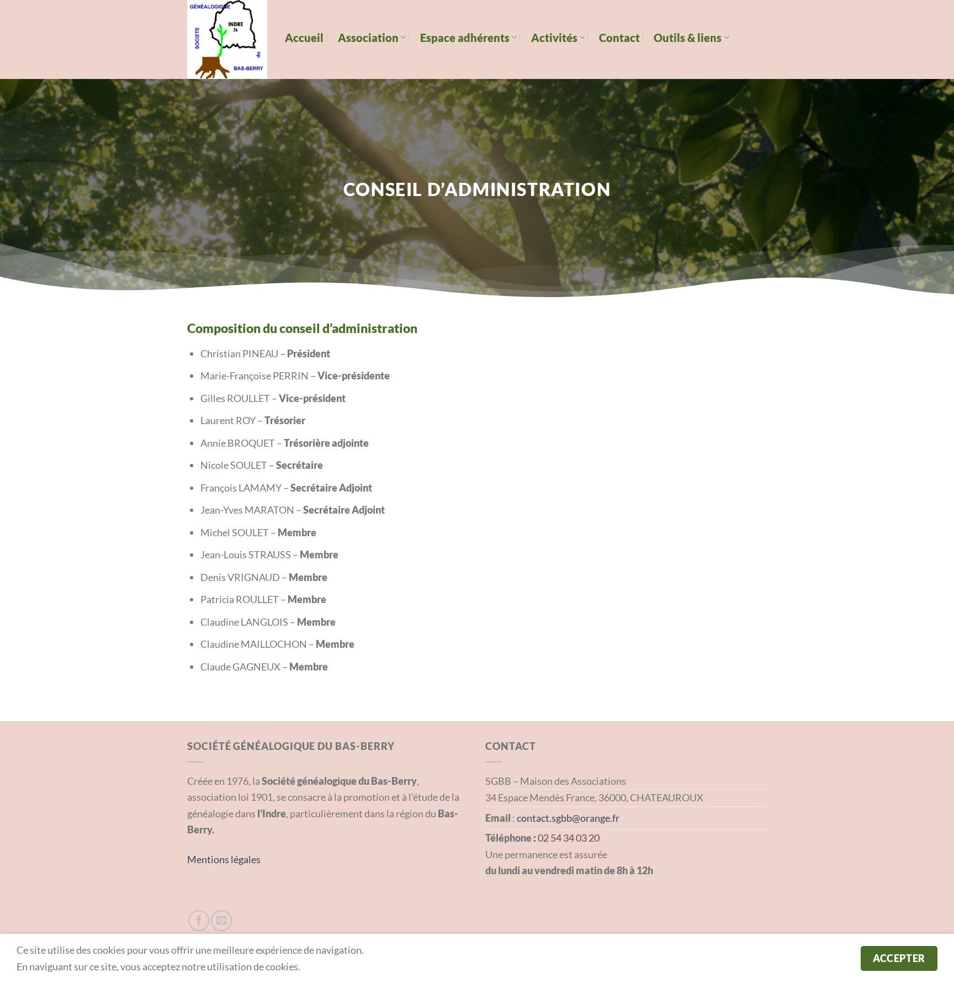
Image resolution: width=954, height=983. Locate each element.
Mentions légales (224, 859)
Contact (619, 37)
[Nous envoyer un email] (221, 920)
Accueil (304, 37)
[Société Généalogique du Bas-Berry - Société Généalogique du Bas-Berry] (227, 39)
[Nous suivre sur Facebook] (198, 920)
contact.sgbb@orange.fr (568, 818)
